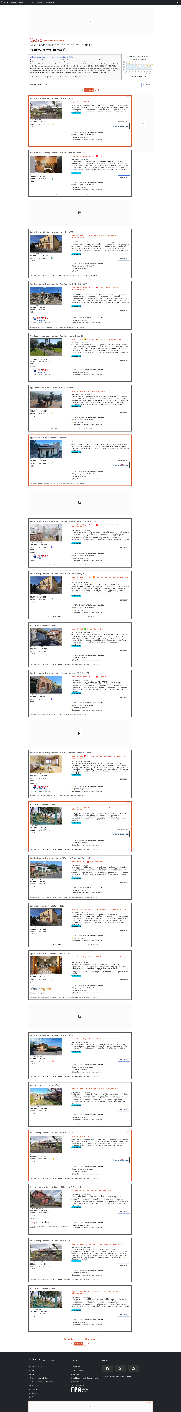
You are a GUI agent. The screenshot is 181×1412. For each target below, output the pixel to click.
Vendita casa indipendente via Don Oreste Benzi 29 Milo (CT (63, 521)
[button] (178, 3)
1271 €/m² (47, 1061)
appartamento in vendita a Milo (47, 906)
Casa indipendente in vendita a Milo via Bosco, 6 (57, 573)
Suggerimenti (78, 1370)
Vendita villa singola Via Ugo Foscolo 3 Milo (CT (57, 336)
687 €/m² (47, 600)
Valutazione (38, 2)
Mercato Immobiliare (19, 3)
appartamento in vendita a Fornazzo (49, 953)
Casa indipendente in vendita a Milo (50, 1240)
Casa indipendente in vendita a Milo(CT (51, 98)
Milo (33, 77)
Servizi (35, 1370)
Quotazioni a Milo (56, 77)
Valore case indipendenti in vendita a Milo (51, 57)
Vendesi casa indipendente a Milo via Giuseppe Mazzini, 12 (62, 858)
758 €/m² (47, 179)
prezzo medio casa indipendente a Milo (41, 194)
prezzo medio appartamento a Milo (69, 327)
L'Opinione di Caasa (40, 1378)
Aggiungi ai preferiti (81, 137)
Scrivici (77, 1367)
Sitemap (35, 1393)
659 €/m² (47, 258)
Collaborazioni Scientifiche (85, 1378)
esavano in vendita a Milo (44, 1085)
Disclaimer (77, 1382)
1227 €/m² (47, 124)
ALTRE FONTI (124, 177)
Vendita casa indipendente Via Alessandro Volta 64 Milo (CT (63, 752)
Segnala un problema (87, 139)
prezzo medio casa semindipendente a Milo (71, 194)
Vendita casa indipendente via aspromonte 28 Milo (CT (59, 673)
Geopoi (82, 77)
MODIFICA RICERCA (47, 50)
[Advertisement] (90, 21)
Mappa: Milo (42, 77)
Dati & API (36, 1374)
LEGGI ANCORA (76, 113)
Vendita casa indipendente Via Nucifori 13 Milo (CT (58, 284)
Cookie (34, 1389)
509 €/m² (47, 464)
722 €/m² (47, 699)
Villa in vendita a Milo (43, 625)
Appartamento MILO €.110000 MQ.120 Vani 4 (53, 387)
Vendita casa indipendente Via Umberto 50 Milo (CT (58, 152)
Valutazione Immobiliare (42, 1382)
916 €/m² (47, 414)
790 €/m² (47, 547)
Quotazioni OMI (71, 77)
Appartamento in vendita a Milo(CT (49, 437)
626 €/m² (47, 979)
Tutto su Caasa (38, 1367)
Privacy (35, 1386)
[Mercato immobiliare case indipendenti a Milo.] (138, 66)
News (33, 1397)
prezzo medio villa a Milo (67, 379)
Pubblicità (78, 1374)
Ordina (147, 85)
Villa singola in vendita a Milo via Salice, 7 (55, 1187)
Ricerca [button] (49, 3)
